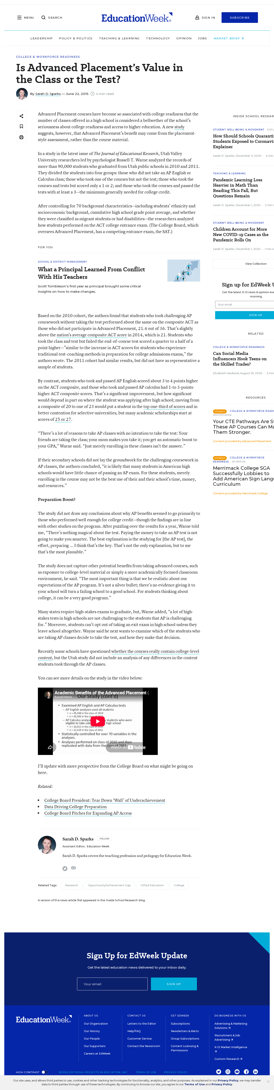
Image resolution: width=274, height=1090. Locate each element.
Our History (92, 1031)
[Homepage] (137, 17)
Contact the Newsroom (143, 1046)
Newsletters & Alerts (185, 1031)
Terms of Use (146, 1072)
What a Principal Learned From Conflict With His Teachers (91, 273)
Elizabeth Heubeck (226, 373)
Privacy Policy (175, 1072)
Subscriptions (180, 1023)
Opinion (184, 38)
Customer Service (139, 1038)
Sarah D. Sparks (48, 94)
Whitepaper (222, 415)
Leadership (41, 38)
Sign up (174, 984)
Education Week (98, 846)
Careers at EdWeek (97, 1053)
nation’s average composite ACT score (92, 335)
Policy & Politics (75, 38)
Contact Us (136, 1015)
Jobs (202, 38)
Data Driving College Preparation (75, 806)
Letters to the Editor (141, 1023)
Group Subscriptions (185, 1038)
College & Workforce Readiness (48, 56)
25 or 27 (63, 419)
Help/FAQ (134, 1031)
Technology (158, 38)
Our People (92, 1038)
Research (71, 885)
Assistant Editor (74, 846)
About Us (91, 1015)
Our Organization (96, 1023)
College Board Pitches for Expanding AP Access (88, 813)
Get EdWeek (180, 1015)
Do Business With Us (230, 1015)
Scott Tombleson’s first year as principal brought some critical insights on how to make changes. (89, 289)
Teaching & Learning (119, 38)
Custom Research (227, 1058)
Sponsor (239, 461)
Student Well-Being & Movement (238, 129)
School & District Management (62, 261)
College (179, 885)
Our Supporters (95, 1046)
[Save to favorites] (21, 126)
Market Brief (227, 38)
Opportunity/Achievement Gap (109, 885)
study (179, 127)
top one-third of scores (164, 406)
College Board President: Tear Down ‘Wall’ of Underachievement (104, 800)
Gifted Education (152, 885)
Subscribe (240, 17)
